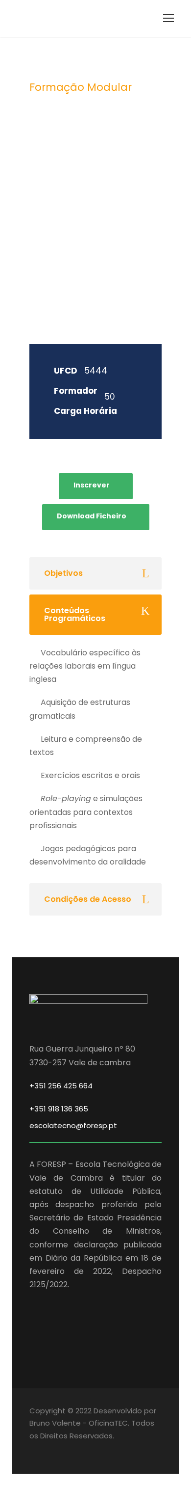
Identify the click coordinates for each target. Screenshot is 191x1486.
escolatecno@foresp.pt (73, 1125)
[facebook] (33, 1449)
